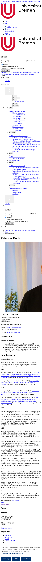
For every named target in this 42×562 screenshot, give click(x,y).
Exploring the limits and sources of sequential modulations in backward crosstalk (20, 382)
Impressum (8, 535)
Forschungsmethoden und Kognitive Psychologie (19, 74)
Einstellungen (6, 559)
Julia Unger (15, 500)
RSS (2, 502)
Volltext (5, 65)
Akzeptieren (26, 559)
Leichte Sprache (10, 540)
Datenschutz (8, 537)
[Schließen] (9, 134)
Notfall (7, 539)
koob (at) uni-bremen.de (13, 327)
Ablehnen (16, 559)
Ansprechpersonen (6, 528)
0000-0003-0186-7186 (14, 332)
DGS (6, 542)
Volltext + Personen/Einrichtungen (13, 68)
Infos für (7, 81)
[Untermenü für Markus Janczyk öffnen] (23, 113)
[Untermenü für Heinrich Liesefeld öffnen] (24, 118)
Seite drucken (5, 504)
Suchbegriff (4, 61)
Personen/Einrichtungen (10, 66)
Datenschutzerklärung (8, 553)
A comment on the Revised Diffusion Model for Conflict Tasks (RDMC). (20, 392)
